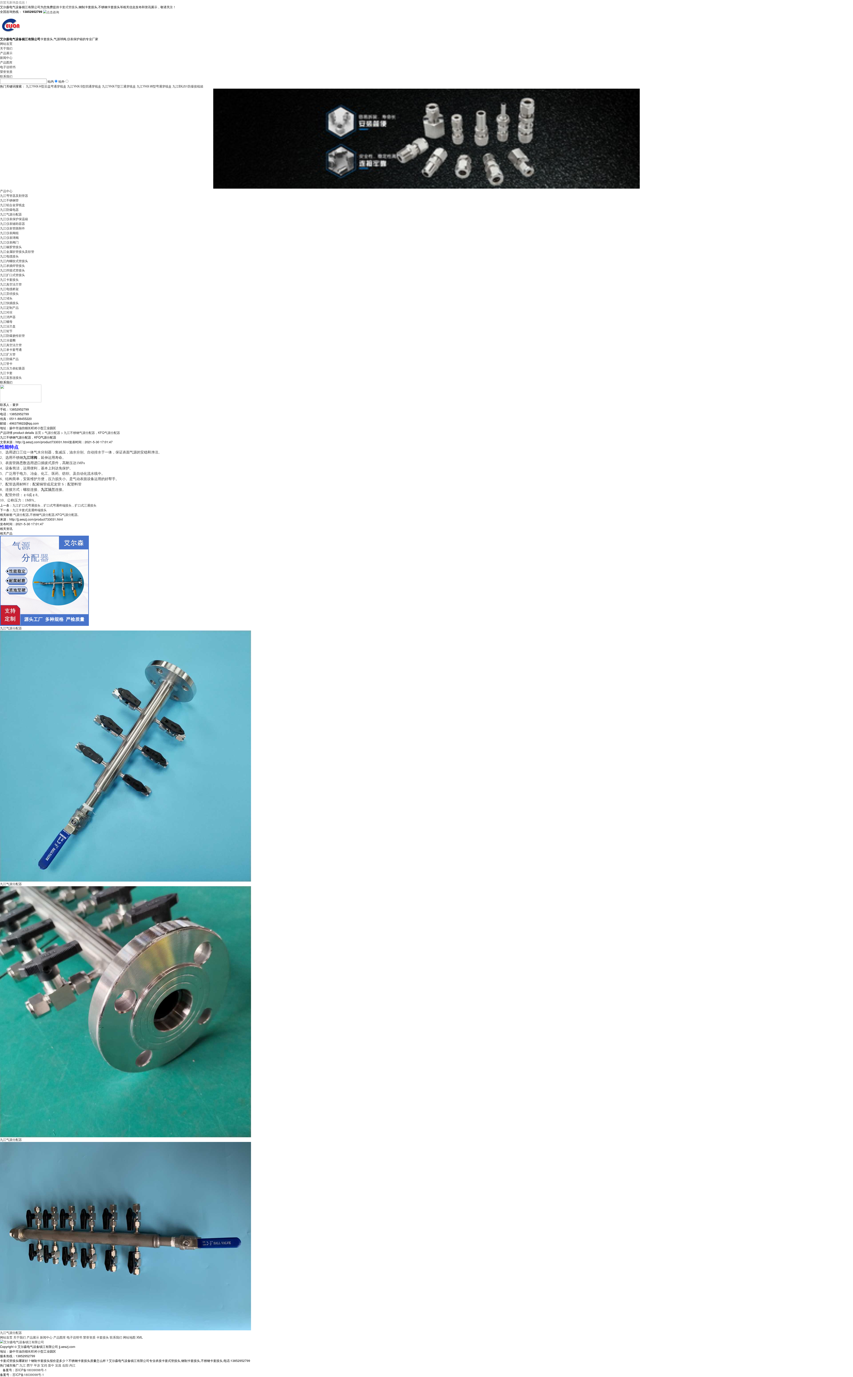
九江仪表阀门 (9, 242)
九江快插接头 (9, 303)
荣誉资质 (6, 71)
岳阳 (65, 1365)
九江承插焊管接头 (12, 265)
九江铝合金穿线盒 (12, 205)
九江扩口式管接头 (12, 275)
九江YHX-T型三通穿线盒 (119, 86)
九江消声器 (8, 317)
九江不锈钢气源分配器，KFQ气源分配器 (92, 432)
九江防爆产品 (9, 359)
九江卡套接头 (9, 279)
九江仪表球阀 (9, 237)
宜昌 (58, 1365)
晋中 (51, 1365)
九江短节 (6, 331)
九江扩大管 (8, 354)
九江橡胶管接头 (11, 247)
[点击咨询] (51, 11)
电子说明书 (8, 67)
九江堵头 (6, 298)
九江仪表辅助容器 (12, 223)
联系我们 (6, 76)
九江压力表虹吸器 (12, 368)
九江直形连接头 (11, 377)
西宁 (30, 1365)
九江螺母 (6, 321)
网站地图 (129, 1337)
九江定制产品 (9, 307)
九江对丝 (6, 312)
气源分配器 (52, 432)
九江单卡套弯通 (11, 349)
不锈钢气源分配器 (42, 514)
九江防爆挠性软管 (12, 335)
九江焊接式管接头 (12, 270)
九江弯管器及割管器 (14, 195)
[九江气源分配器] (44, 580)
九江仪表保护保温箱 (14, 219)
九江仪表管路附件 (12, 228)
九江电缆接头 (9, 256)
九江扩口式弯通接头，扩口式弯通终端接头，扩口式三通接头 (54, 505)
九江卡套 (6, 373)
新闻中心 (6, 57)
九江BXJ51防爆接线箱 (187, 86)
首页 (38, 432)
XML (139, 1337)
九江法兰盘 (8, 326)
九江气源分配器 (11, 214)
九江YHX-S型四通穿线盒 (84, 86)
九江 (23, 1365)
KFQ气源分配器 (67, 514)
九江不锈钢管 (9, 200)
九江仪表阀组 (9, 233)
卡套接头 (102, 1337)
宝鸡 (44, 1365)
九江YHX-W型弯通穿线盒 (154, 86)
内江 (72, 1365)
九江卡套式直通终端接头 (29, 510)
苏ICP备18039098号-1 (31, 1370)
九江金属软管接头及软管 (17, 251)
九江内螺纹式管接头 (14, 261)
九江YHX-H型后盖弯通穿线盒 (46, 86)
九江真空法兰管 (11, 284)
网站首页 (6, 43)
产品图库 (6, 62)
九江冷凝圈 (8, 340)
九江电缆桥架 (9, 289)
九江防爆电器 (9, 209)
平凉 (37, 1365)
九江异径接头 (9, 293)
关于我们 (6, 48)
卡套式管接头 (68, 7)
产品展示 (6, 53)
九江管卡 (6, 363)
